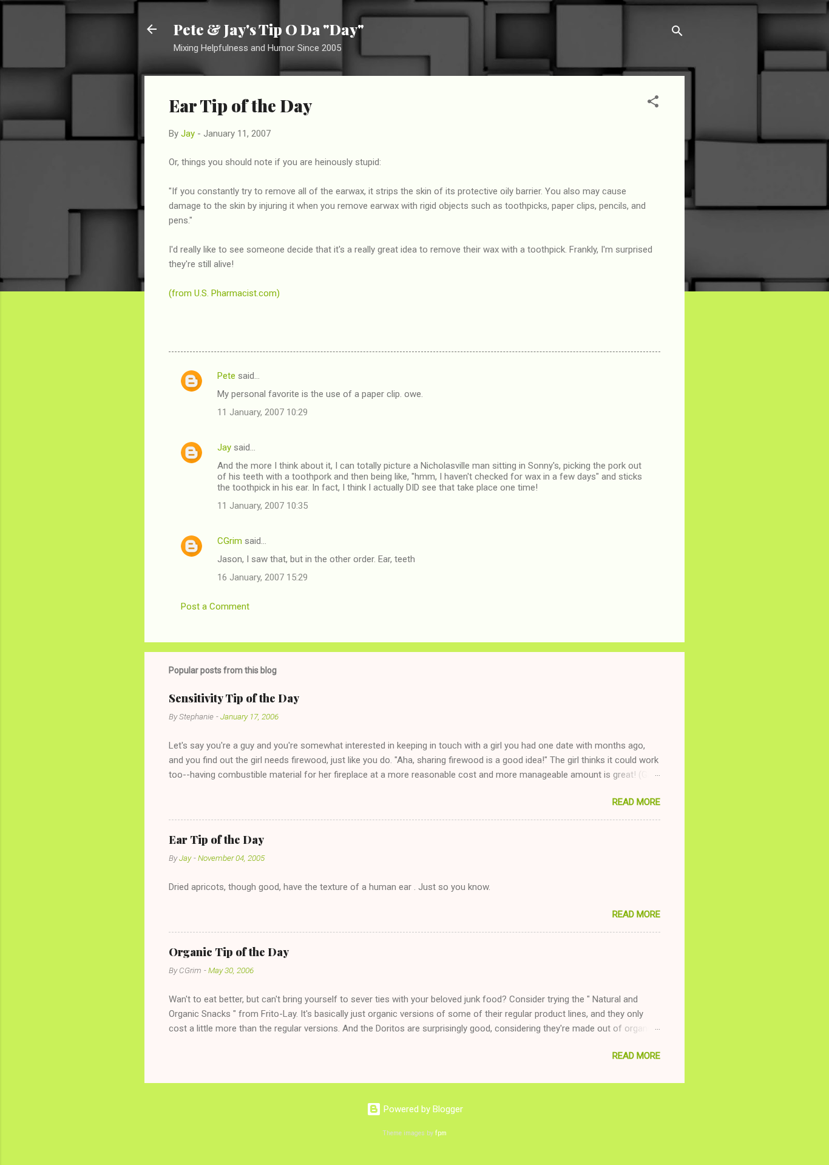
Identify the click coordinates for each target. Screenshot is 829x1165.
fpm (441, 1133)
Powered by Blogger (422, 1109)
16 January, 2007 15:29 (262, 577)
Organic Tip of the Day (229, 952)
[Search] (677, 33)
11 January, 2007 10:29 (262, 412)
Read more (636, 801)
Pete (226, 375)
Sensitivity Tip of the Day (234, 698)
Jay (224, 447)
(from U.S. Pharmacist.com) (224, 293)
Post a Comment (215, 606)
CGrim (229, 540)
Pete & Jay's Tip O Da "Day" (269, 29)
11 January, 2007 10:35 (262, 505)
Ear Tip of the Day (216, 839)
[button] (653, 103)
